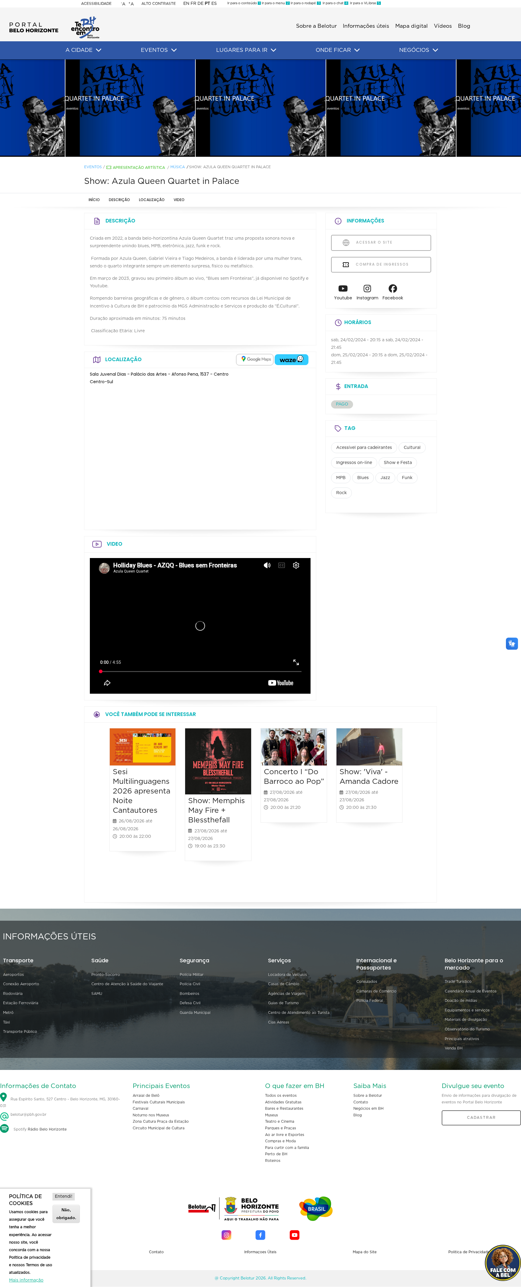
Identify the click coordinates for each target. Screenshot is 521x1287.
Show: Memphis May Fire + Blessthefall (216, 810)
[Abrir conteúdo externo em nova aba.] (254, 359)
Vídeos (443, 26)
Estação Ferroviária (20, 1003)
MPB (341, 478)
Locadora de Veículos (287, 974)
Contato (360, 1102)
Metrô (8, 1012)
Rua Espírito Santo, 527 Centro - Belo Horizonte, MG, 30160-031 (60, 1102)
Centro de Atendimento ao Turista (299, 1012)
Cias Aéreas (278, 1022)
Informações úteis (366, 26)
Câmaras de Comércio (376, 991)
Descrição (119, 199)
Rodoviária (13, 993)
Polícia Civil (190, 984)
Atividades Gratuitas (283, 1102)
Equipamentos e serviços (467, 1010)
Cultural (412, 448)
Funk (407, 478)
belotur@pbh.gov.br (27, 1114)
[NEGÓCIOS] (435, 50)
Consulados (366, 981)
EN (186, 4)
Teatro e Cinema (279, 1121)
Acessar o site (374, 242)
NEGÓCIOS (414, 50)
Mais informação (26, 1280)
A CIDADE (79, 50)
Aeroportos (13, 974)
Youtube (343, 298)
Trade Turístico (458, 981)
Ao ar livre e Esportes (284, 1135)
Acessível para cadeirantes (364, 448)
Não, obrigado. (66, 1213)
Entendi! (63, 1196)
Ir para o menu (275, 3)
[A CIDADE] (99, 50)
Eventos (93, 167)
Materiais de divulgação (466, 1019)
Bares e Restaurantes (284, 1108)
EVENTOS (154, 50)
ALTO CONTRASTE (158, 3)
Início (94, 199)
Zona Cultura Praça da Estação (161, 1121)
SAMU (96, 993)
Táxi (6, 1022)
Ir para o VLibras (364, 3)
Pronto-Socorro (105, 974)
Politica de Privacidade (469, 1252)
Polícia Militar (192, 974)
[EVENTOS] (174, 50)
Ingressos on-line (354, 463)
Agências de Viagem (286, 993)
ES (214, 4)
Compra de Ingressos (381, 264)
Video (179, 199)
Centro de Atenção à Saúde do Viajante (127, 984)
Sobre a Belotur (316, 26)
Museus (271, 1115)
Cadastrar (481, 1117)
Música (177, 167)
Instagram (367, 298)
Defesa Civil (190, 1003)
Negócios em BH (368, 1108)
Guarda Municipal (195, 1012)
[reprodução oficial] (130, 108)
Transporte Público (20, 1031)
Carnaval (140, 1108)
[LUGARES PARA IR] (273, 50)
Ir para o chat (334, 3)
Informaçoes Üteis (260, 1252)
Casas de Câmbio (283, 984)
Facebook (393, 298)
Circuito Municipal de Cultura (159, 1128)
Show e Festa (398, 463)
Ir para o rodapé (305, 3)
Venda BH (454, 1048)
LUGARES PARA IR (241, 50)
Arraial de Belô (146, 1095)
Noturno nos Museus (151, 1115)
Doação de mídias (461, 1000)
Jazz (385, 478)
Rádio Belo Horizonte (47, 1129)
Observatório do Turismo (467, 1029)
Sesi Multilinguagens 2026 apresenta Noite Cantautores (141, 791)
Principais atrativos (462, 1039)
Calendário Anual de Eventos (471, 991)
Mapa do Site (365, 1252)
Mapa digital (411, 26)
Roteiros (272, 1160)
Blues (363, 478)
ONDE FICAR (333, 50)
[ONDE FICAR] (357, 50)
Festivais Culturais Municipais (159, 1102)
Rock (341, 493)
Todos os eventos (281, 1095)
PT (207, 4)
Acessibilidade (96, 3)
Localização (152, 199)
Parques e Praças (280, 1128)
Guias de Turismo (283, 1003)
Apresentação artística (139, 167)
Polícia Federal (369, 1000)
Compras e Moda (280, 1141)
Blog (464, 26)
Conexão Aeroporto (21, 984)
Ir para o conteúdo (243, 3)
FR (193, 4)
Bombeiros (189, 993)
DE (200, 4)
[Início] (54, 18)
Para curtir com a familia (287, 1148)
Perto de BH (276, 1154)
